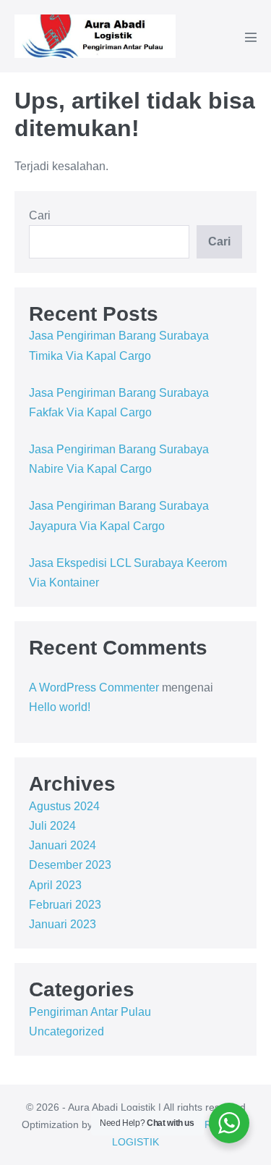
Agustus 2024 (64, 806)
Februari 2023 (65, 905)
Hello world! (59, 707)
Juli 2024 (52, 826)
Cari (40, 215)
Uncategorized (66, 1031)
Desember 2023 (70, 865)
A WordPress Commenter (94, 687)
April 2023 (55, 885)
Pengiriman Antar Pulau (90, 1012)
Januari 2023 (62, 924)
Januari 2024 (62, 845)
